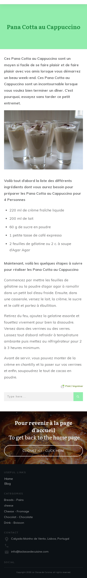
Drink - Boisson (14, 522)
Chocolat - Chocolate (18, 517)
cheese (8, 505)
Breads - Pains (14, 500)
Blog (7, 483)
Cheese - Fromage (16, 511)
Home (8, 479)
